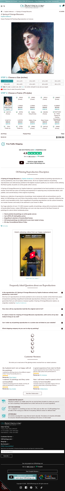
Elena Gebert (12, 377)
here (22, 87)
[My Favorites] (60, 6)
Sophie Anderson (6, 16)
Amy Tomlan (12, 389)
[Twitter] (36, 487)
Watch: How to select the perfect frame (14, 89)
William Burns (44, 389)
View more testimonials (32, 393)
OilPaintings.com (34, 483)
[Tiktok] (41, 487)
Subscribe (5, 456)
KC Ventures (43, 375)
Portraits (5, 226)
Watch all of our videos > (32, 278)
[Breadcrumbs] (2, 11)
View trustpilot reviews (32, 471)
